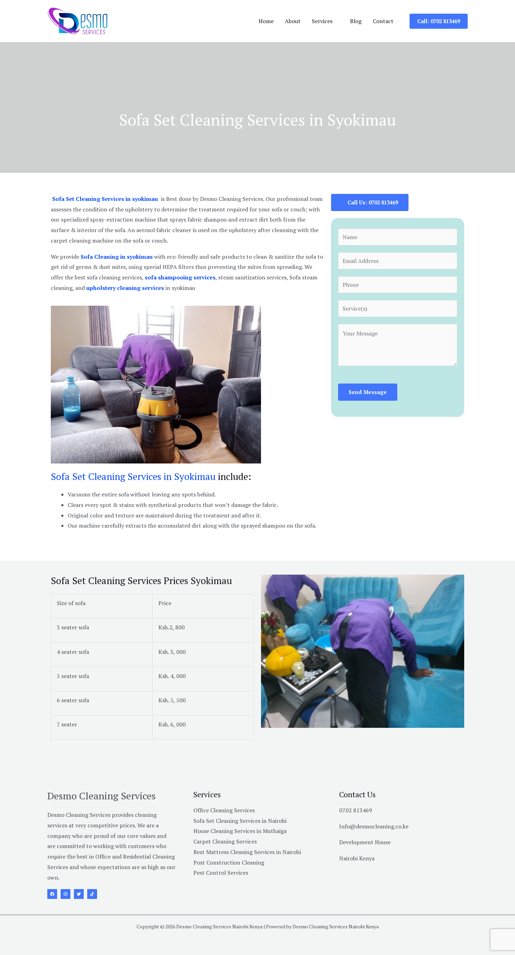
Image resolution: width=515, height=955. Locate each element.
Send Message (368, 391)
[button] (439, 21)
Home (266, 21)
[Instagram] (65, 894)
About (293, 21)
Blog (356, 21)
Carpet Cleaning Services (225, 841)
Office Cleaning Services (224, 810)
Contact (383, 21)
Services (322, 21)
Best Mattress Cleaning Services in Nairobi (247, 852)
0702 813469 (355, 810)
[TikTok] (92, 894)
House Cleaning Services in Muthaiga (240, 831)
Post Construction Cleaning (228, 862)
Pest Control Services (220, 872)
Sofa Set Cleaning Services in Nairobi (240, 821)
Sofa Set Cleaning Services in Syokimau (133, 476)
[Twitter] (79, 894)
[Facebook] (52, 894)
